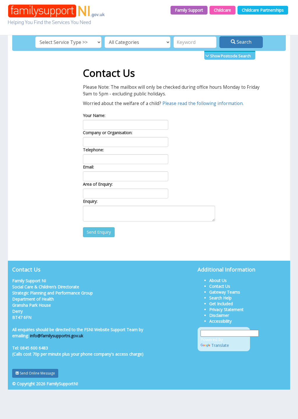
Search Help (220, 298)
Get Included (221, 303)
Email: (88, 167)
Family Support (189, 10)
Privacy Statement (226, 309)
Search (243, 42)
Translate (220, 345)
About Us (218, 280)
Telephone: (93, 149)
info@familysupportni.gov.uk (56, 335)
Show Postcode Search (230, 55)
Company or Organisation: (107, 132)
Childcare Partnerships (263, 10)
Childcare (222, 10)
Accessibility (220, 321)
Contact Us (219, 286)
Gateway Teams (224, 292)
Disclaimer (219, 315)
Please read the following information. (203, 103)
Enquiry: (90, 201)
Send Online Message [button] (37, 373)
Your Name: (94, 115)
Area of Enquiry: (98, 184)
